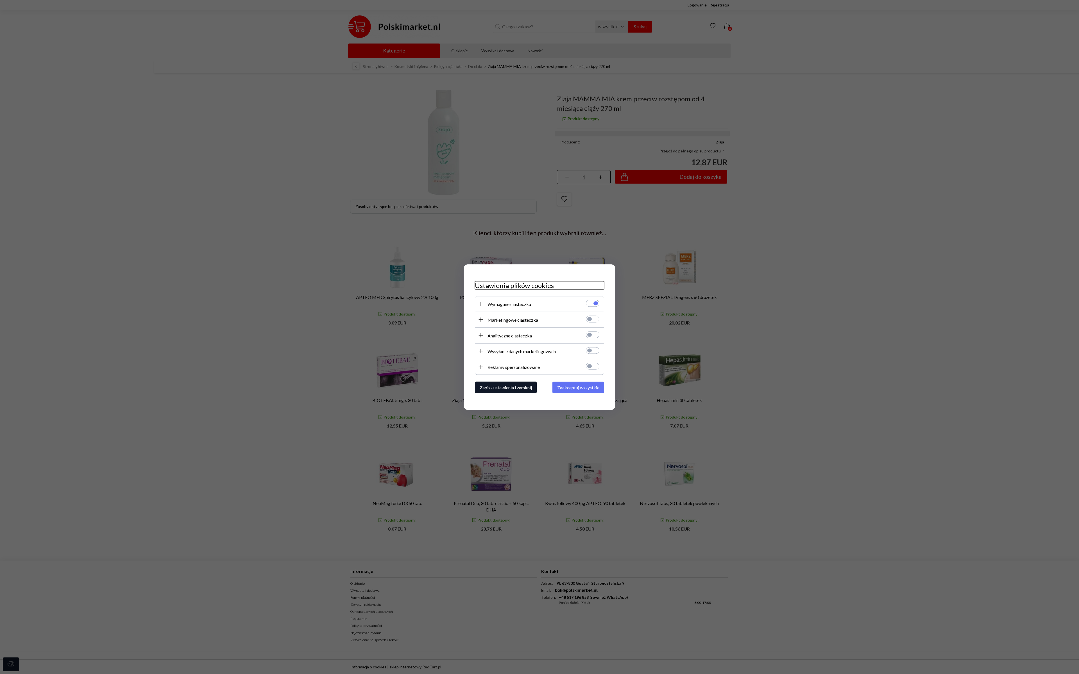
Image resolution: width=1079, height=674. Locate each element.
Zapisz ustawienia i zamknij (506, 387)
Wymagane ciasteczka (509, 304)
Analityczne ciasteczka (510, 335)
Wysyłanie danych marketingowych (522, 351)
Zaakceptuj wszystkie (578, 387)
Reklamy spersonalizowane (514, 366)
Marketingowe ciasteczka (513, 319)
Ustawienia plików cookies (514, 285)
